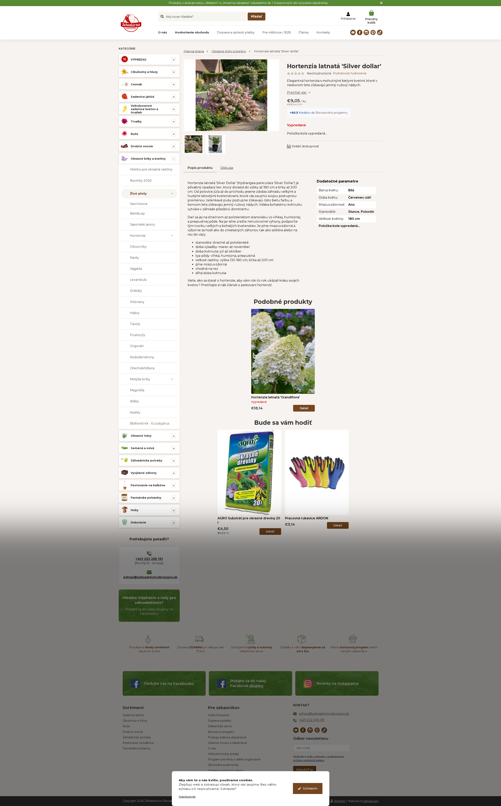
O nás (212, 748)
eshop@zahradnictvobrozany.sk (149, 577)
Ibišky (134, 401)
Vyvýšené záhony (144, 473)
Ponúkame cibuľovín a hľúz (149, 649)
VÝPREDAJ (138, 59)
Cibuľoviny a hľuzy (144, 72)
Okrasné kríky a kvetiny (148, 158)
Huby (134, 510)
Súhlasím (310, 788)
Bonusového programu (331, 112)
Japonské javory (142, 224)
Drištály (136, 291)
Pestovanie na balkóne (148, 485)
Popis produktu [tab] (200, 168)
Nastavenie (187, 796)
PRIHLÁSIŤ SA (304, 769)
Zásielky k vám (302, 649)
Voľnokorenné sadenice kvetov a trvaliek (144, 109)
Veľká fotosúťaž (218, 715)
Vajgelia (136, 269)
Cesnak (136, 84)
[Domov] (196, 51)
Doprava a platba (219, 720)
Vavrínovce (138, 204)
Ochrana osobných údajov (225, 770)
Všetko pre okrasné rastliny (151, 169)
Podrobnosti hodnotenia (349, 73)
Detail (304, 408)
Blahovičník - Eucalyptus (149, 423)
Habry (135, 313)
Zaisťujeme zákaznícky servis (251, 649)
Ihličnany (137, 302)
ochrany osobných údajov (308, 760)
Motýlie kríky (140, 379)
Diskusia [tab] (226, 168)
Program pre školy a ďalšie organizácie (234, 759)
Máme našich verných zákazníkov (354, 649)
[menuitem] (162, 32)
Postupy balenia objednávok (227, 737)
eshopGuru (371, 801)
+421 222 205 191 (149, 559)
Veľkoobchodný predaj (223, 754)
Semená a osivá (142, 448)
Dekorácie (138, 522)
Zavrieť (313, 142)
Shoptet (339, 801)
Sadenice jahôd (142, 97)
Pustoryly (137, 335)
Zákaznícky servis (220, 726)
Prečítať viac (297, 92)
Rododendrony (142, 357)
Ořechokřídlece (142, 368)
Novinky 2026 (140, 180)
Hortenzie (138, 236)
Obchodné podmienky (223, 765)
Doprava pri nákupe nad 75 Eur (200, 649)
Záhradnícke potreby (146, 460)
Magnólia (137, 390)
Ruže (134, 134)
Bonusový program (221, 732)
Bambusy (137, 213)
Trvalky (136, 121)
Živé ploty (138, 193)
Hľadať (256, 16)
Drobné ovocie (142, 146)
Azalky (135, 412)
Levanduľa (138, 280)
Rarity (134, 258)
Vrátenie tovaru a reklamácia (227, 743)
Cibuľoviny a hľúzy (135, 720)
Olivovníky (138, 247)
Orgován (137, 346)
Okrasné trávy (141, 436)
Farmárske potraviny (146, 497)
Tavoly (135, 324)
